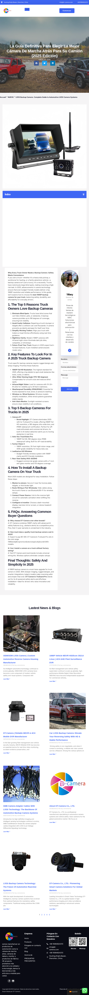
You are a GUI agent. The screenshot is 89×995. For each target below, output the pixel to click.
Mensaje (64, 375)
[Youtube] (13, 981)
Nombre (64, 359)
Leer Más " (6, 679)
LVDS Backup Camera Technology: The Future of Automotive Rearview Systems (19, 886)
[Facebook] (69, 350)
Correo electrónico (68, 367)
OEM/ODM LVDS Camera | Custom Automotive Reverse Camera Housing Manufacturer (20, 659)
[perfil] (69, 288)
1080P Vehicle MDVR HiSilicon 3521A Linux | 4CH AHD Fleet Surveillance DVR (66, 659)
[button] (36, 63)
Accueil (3, 97)
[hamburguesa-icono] (27, 9)
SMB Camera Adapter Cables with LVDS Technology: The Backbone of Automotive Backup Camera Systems (20, 809)
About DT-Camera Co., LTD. (62, 806)
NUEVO (11, 97)
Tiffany (69, 294)
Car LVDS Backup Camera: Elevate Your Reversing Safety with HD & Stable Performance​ (65, 736)
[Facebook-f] (9, 981)
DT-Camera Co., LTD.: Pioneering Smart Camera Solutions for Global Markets (65, 886)
